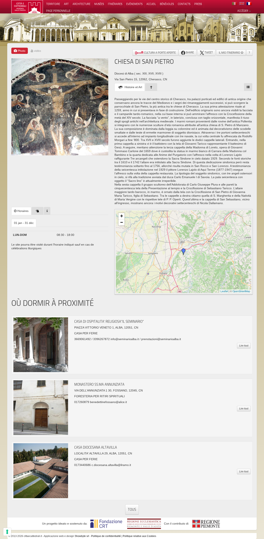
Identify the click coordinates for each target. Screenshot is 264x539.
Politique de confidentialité (106, 536)
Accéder (243, 11)
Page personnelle (58, 11)
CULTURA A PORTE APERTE (160, 52)
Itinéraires (115, 4)
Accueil (151, 4)
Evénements (134, 4)
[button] (183, 251)
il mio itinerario (230, 52)
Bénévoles (167, 4)
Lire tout (243, 345)
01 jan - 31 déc (24, 223)
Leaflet (224, 291)
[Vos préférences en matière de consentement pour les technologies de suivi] (7, 532)
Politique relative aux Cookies (139, 536)
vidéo (37, 50)
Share (189, 52)
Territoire (53, 4)
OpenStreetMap (241, 291)
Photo (21, 50)
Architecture (81, 4)
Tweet (208, 52)
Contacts (184, 4)
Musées (99, 4)
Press (198, 4)
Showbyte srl (82, 536)
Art (66, 4)
